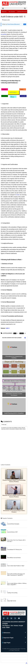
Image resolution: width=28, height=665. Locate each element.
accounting (4, 34)
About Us (4, 11)
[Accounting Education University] (14, 5)
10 (7, 599)
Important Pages (8, 637)
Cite (25, 24)
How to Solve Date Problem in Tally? (15, 565)
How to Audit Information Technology (14, 375)
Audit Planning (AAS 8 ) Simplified (14, 413)
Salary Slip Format (11, 600)
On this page (4, 424)
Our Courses (12, 11)
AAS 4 (7, 328)
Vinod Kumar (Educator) (13, 24)
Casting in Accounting (12, 592)
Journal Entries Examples (13, 523)
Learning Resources (22, 11)
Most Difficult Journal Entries (14, 557)
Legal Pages (6, 642)
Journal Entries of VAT (12, 532)
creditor (18, 194)
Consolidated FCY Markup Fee (14, 549)
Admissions (6, 632)
